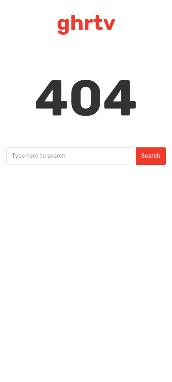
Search (150, 155)
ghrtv (86, 22)
